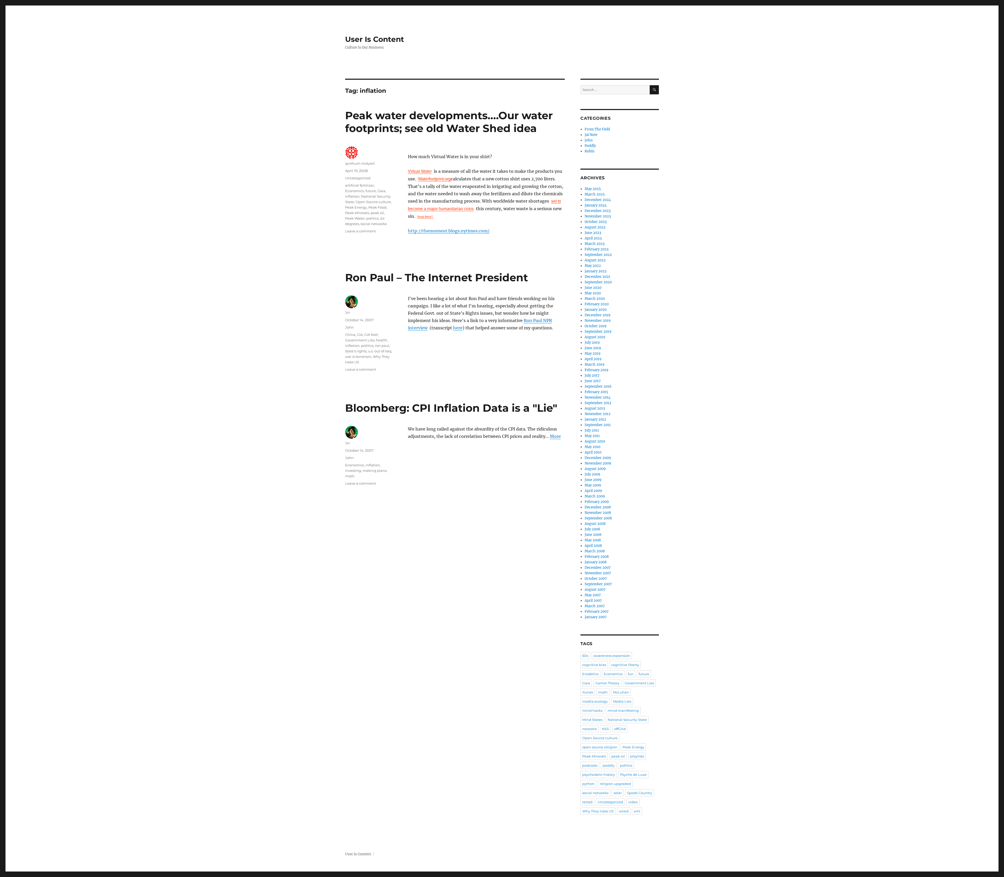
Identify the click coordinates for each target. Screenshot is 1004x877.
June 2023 (593, 233)
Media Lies (622, 701)
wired (624, 811)
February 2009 (597, 502)
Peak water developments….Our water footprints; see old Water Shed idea (449, 122)
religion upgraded (615, 784)
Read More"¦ (425, 216)
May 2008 (593, 540)
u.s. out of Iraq (379, 351)
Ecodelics (590, 674)
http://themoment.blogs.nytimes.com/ (448, 230)
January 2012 (595, 419)
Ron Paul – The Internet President (436, 277)
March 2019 (594, 364)
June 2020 (593, 287)
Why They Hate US (598, 811)
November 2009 (598, 463)
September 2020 (598, 282)
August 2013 (595, 408)
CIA (360, 335)
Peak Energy (356, 207)
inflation (352, 196)
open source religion (599, 747)
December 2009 (598, 458)
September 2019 (598, 331)
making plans (374, 470)
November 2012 (598, 414)
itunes (587, 692)
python (588, 784)
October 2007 (596, 578)
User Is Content (374, 39)
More (555, 436)
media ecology (595, 701)
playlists (637, 756)
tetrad (587, 802)
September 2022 (598, 255)
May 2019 (593, 353)
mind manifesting (623, 710)
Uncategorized (610, 802)
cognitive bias (594, 665)
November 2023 (598, 216)
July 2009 (592, 474)
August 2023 (595, 227)
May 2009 (593, 485)
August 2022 (595, 260)
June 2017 (593, 381)
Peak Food (377, 207)
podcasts (589, 765)
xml (637, 811)
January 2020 (596, 309)
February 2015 (596, 392)
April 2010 (593, 452)
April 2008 (593, 545)
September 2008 (598, 518)
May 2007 (593, 595)
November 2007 (598, 573)
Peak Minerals (357, 213)
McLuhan (621, 692)
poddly (609, 765)
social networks (374, 224)
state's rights (356, 351)
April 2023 (593, 238)
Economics (354, 191)
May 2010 (592, 447)
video (633, 802)
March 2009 (595, 496)
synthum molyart (360, 163)
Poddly (590, 146)
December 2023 (598, 211)
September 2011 (598, 425)
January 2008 (596, 562)
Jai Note (591, 135)
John (349, 327)
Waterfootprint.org (434, 179)
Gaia (381, 191)
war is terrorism (358, 356)
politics (372, 218)
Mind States (592, 720)
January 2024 (596, 205)
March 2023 (594, 244)
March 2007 (595, 606)
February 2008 (597, 556)
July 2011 (592, 430)
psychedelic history (598, 774)
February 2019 (596, 370)
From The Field (597, 129)
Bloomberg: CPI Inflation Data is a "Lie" (451, 408)
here (458, 327)
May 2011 (592, 436)
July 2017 (592, 375)
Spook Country (639, 793)
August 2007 (595, 589)
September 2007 (598, 584)
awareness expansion (612, 656)
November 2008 (598, 513)
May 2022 (593, 265)
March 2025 (595, 194)
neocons (589, 729)
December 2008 (598, 507)
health (381, 340)
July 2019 (592, 342)
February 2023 (596, 249)
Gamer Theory (607, 683)
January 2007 (596, 617)
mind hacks (592, 710)
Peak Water (355, 218)
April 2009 (593, 491)
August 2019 (595, 337)
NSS (605, 729)
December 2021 (597, 276)
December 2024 (598, 200)
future (371, 191)
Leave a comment (360, 231)
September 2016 (598, 386)
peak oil (377, 213)
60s (585, 656)
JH (347, 313)
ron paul (382, 345)
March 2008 (595, 551)
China (350, 335)
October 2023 (596, 222)
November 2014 (598, 397)
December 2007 (598, 567)
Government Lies (359, 340)
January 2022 (596, 271)
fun (631, 674)
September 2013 (598, 403)
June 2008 (593, 534)
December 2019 (598, 315)
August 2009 (595, 469)
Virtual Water (420, 171)
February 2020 (597, 304)
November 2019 (598, 320)
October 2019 (596, 326)
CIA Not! (371, 335)
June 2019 (593, 348)
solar (618, 793)
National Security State (627, 720)
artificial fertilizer (359, 185)
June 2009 (593, 480)
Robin (590, 151)
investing (353, 470)
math (350, 476)
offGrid (620, 729)
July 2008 (592, 529)
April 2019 (593, 359)
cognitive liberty (625, 665)
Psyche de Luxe (633, 774)
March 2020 (595, 298)
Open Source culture (373, 202)
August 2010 (595, 441)
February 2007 (597, 611)
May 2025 (593, 189)
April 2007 (593, 600)
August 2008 (595, 523)
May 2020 (593, 293)
